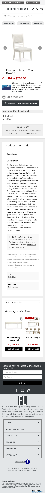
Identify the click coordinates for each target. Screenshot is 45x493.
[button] (4, 9)
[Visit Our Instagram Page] (23, 390)
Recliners (38, 23)
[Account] (37, 9)
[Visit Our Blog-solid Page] (28, 390)
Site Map (21, 470)
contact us (31, 245)
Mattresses (9, 23)
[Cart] (41, 9)
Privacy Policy (12, 470)
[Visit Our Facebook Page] (17, 390)
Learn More (17, 92)
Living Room (23, 23)
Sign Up (22, 383)
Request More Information (22, 103)
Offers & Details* (31, 470)
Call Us (14, 133)
